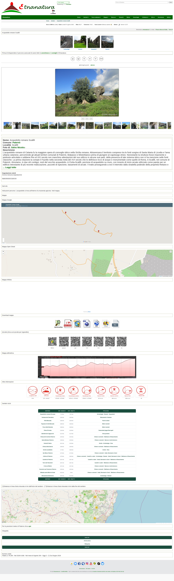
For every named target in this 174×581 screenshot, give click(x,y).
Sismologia (136, 17)
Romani (80, 49)
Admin (169, 17)
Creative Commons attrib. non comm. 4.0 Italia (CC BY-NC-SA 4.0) (108, 571)
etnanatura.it (125, 29)
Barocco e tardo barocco (111, 440)
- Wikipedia (87, 544)
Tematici (121, 17)
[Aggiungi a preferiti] (71, 563)
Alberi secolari (106, 424)
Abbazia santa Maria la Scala (47, 472)
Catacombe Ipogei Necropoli (105, 430)
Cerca (171, 2)
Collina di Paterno (47, 456)
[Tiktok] (98, 563)
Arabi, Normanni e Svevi (111, 453)
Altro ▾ (153, 17)
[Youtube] (90, 563)
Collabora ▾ (145, 17)
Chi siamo (88, 568)
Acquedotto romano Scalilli (63, 21)
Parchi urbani (105, 420)
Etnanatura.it (57, 571)
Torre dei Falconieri (48, 462)
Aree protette (105, 433)
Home (78, 17)
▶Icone (93, 65)
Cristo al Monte (48, 466)
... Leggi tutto (9, 167)
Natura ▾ (113, 17)
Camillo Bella (64, 571)
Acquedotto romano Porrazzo (47, 414)
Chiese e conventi (98, 436)
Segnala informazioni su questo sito (9, 178)
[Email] (75, 563)
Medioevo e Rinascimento (111, 436)
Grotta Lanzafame (47, 449)
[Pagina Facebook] (79, 563)
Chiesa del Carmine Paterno (47, 436)
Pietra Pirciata (47, 430)
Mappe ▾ (106, 17)
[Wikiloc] (94, 563)
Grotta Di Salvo (48, 443)
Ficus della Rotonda (48, 427)
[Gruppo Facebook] (83, 563)
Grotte (100, 443)
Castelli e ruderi (91, 456)
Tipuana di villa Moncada (47, 424)
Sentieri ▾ (85, 17)
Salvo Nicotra (18, 147)
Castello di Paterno (48, 459)
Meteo (128, 17)
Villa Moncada (47, 420)
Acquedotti (93, 49)
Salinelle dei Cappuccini (47, 433)
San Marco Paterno (48, 453)
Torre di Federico (151, 29)
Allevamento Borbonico (48, 475)
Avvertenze (161, 17)
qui (30, 526)
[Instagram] (87, 563)
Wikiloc (89, 311)
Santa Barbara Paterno (48, 440)
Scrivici (93, 568)
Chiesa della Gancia (48, 446)
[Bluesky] (102, 563)
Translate (68, 4)
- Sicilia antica (87, 540)
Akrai (158, 29)
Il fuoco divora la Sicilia (140, 29)
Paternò (16, 142)
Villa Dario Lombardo (166, 29)
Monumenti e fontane (106, 417)
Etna (111, 443)
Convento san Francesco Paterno (47, 469)
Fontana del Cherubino (48, 417)
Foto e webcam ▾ (96, 17)
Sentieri (53, 21)
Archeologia (67, 49)
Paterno (107, 49)
